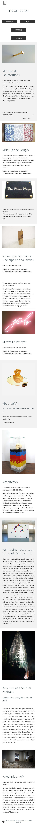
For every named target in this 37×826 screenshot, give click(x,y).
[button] (32, 115)
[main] (18, 10)
